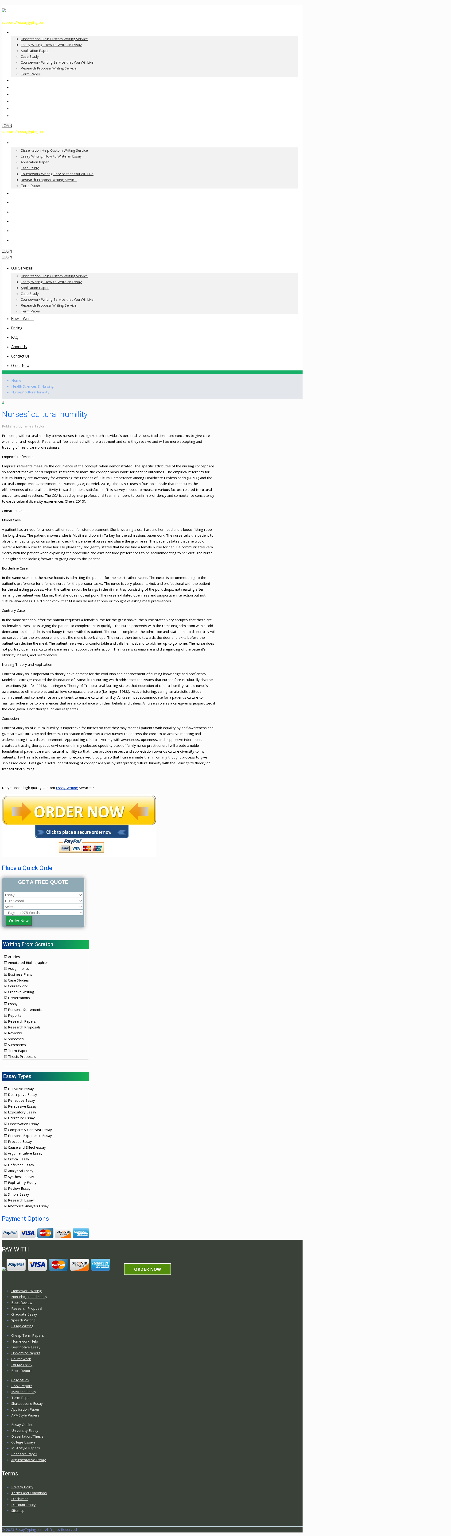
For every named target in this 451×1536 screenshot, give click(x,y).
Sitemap (17, 1510)
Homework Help (24, 1341)
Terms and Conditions (29, 1492)
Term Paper (21, 1397)
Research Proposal (26, 1308)
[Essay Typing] (4, 9)
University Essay (24, 1430)
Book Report (21, 1370)
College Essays (23, 1442)
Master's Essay (23, 1391)
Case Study (20, 1380)
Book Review (21, 1302)
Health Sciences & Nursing (32, 386)
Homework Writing (26, 1290)
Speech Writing (23, 1320)
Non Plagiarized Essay (29, 1296)
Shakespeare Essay (27, 1403)
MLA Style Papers (25, 1448)
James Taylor (34, 426)
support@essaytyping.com (23, 22)
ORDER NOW (147, 1269)
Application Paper (25, 1409)
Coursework (21, 1358)
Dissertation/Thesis (27, 1436)
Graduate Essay (24, 1314)
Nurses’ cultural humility (30, 392)
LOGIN (7, 125)
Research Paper (24, 1453)
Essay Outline (22, 1424)
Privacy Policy (22, 1487)
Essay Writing (67, 787)
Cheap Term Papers (27, 1335)
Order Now (19, 920)
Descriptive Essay (25, 1347)
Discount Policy (23, 1504)
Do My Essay (21, 1364)
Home (16, 380)
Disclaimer (19, 1498)
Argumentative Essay (28, 1459)
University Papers (25, 1353)
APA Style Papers (25, 1415)
